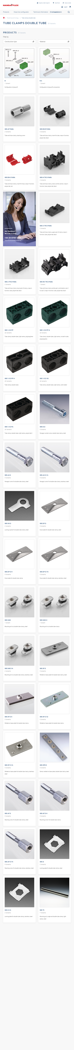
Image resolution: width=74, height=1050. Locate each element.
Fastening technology (13, 18)
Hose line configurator (21, 12)
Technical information (40, 12)
